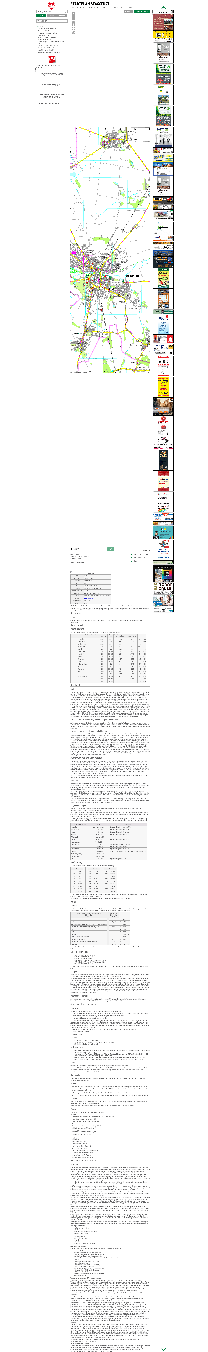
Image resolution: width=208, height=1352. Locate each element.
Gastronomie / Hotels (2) (45, 35)
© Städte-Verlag (146, 550)
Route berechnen (116, 284)
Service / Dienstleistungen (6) (47, 37)
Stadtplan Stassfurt (90, 4)
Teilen (135, 561)
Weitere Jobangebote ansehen (48, 103)
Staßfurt (104, 7)
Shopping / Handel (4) (44, 39)
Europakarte (128, 12)
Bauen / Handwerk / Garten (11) (47, 29)
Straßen (74, 7)
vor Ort (41, 15)
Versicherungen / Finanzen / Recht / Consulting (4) (52, 42)
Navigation (118, 7)
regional (52, 15)
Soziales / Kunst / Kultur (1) (46, 48)
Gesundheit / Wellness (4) (45, 31)
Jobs (130, 7)
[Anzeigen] (52, 59)
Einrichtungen (89, 7)
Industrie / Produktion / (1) (46, 50)
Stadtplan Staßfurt (142, 12)
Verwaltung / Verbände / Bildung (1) (49, 52)
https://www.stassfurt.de (78, 562)
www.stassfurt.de (89, 598)
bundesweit (62, 15)
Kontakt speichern (140, 554)
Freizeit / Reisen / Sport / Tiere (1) (48, 46)
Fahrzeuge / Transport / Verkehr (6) (48, 33)
